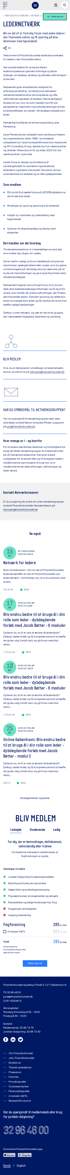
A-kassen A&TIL (18, 1096)
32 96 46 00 (26, 1130)
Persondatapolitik (19, 1091)
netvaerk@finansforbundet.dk (47, 372)
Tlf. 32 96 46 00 (12, 992)
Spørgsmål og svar (20, 1101)
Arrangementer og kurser (35, 798)
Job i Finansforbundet (21, 1058)
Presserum (15, 1072)
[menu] (35, 5)
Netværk (35, 16)
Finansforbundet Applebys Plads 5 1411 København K (35, 985)
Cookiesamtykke (18, 1086)
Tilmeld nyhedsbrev (20, 1067)
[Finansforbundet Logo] (5, 6)
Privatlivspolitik (17, 1082)
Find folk (14, 1077)
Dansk (7, 1165)
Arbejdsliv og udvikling (17, 16)
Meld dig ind (35, 963)
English (21, 1165)
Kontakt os (15, 1063)
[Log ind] (56, 5)
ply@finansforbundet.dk (21, 426)
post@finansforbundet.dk (18, 997)
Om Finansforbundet (21, 1053)
